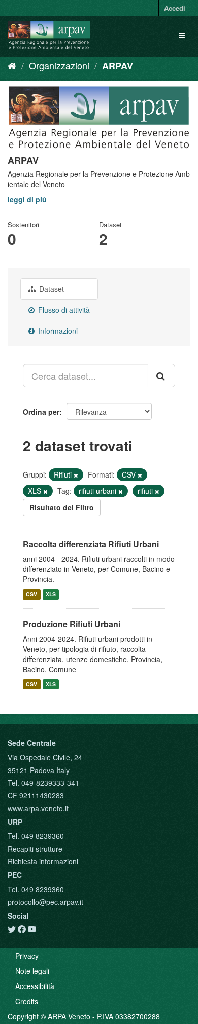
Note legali (32, 971)
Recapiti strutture (35, 849)
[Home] (12, 65)
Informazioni (57, 330)
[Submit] (161, 375)
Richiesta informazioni (43, 861)
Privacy (27, 955)
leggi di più (27, 199)
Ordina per (41, 412)
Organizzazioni (59, 65)
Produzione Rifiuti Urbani (71, 624)
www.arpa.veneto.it (38, 808)
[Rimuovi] (76, 475)
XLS (51, 594)
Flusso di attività (63, 310)
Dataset (50, 289)
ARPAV (117, 65)
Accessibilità (34, 986)
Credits (26, 1001)
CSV (31, 594)
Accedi (174, 8)
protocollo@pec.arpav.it (45, 902)
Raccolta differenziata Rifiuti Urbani (91, 544)
